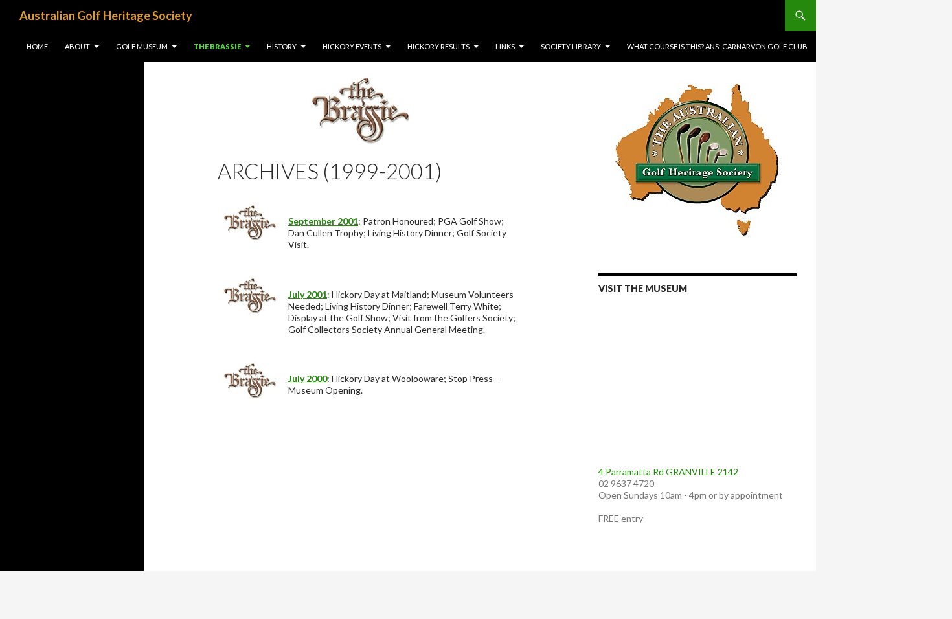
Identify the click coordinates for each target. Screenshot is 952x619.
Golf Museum (142, 46)
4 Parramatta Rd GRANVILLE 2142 (668, 471)
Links (505, 46)
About (77, 46)
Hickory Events (352, 46)
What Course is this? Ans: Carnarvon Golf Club (717, 46)
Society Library (571, 46)
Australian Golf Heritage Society (105, 15)
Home (37, 46)
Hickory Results (438, 46)
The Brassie (217, 46)
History (282, 46)
